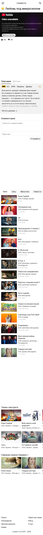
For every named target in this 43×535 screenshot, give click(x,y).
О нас (30, 524)
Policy (30, 521)
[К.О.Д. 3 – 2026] (21, 264)
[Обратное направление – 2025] (21, 274)
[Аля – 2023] (21, 242)
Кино (5, 191)
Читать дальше (8, 111)
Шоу (14, 191)
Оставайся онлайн (30, 445)
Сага (3, 445)
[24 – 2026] (21, 221)
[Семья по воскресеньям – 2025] (21, 307)
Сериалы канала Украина (14, 455)
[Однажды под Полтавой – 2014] (21, 318)
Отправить (35, 139)
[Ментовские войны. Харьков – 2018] (21, 340)
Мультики (25, 191)
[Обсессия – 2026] (21, 253)
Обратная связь (35, 517)
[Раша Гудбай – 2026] (21, 199)
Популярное (6, 521)
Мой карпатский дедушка (29, 424)
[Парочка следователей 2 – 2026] (21, 285)
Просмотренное (8, 524)
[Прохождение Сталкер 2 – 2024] (21, 231)
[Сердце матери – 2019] (21, 352)
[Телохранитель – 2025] (21, 210)
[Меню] (2, 3)
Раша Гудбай (6, 423)
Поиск (3, 517)
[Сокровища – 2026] (21, 328)
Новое (3, 527)
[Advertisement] (21, 60)
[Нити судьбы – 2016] (21, 296)
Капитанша (6, 471)
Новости (37, 191)
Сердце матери (29, 471)
